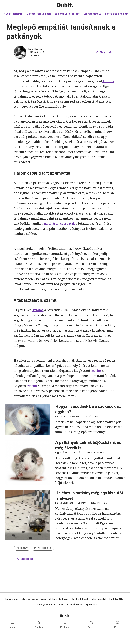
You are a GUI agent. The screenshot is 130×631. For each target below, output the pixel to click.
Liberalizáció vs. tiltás (117, 14)
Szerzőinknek (74, 604)
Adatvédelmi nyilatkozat (54, 599)
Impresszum (12, 599)
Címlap (39, 627)
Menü (12, 627)
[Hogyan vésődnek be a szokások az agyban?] (27, 419)
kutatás (108, 81)
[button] (22, 548)
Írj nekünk (91, 604)
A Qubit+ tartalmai (13, 14)
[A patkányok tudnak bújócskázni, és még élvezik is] (27, 462)
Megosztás (106, 52)
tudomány (34, 55)
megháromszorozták (59, 223)
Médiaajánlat (98, 599)
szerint (96, 370)
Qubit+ (91, 627)
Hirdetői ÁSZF (117, 599)
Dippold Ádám (35, 49)
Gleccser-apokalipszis (39, 14)
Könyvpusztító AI (92, 14)
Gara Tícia (60, 416)
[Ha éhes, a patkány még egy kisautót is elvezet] (27, 515)
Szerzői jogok (30, 599)
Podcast (65, 627)
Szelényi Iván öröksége (67, 14)
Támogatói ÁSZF (45, 604)
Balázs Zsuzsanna (64, 503)
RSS (60, 604)
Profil (117, 627)
